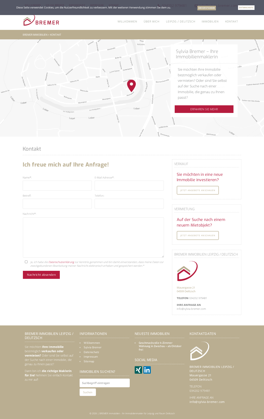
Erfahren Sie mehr (204, 109)
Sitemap (89, 361)
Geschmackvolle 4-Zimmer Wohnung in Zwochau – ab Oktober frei (160, 346)
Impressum (91, 356)
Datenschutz (91, 352)
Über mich (151, 21)
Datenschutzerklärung (61, 262)
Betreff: (27, 195)
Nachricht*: (29, 214)
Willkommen (127, 21)
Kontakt (231, 21)
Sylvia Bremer (92, 347)
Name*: (27, 177)
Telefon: (99, 195)
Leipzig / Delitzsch (180, 21)
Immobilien (210, 21)
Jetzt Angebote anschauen (197, 190)
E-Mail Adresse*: (104, 177)
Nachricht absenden (41, 275)
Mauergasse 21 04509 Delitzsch (186, 289)
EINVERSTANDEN (206, 8)
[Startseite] (41, 20)
